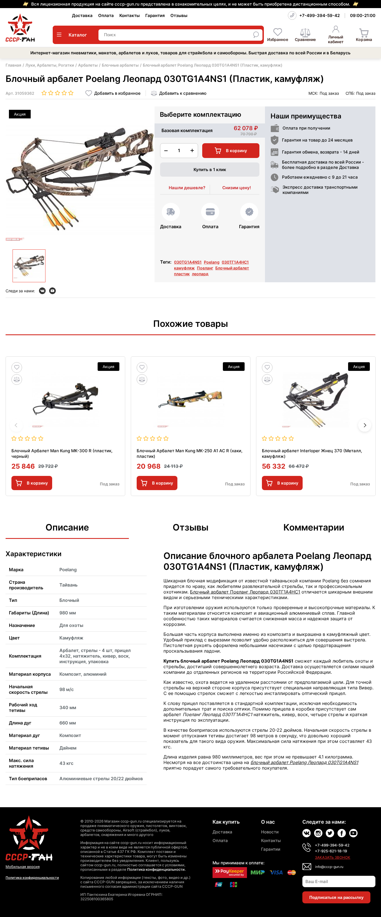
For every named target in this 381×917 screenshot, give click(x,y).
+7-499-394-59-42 (319, 15)
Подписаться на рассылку (336, 897)
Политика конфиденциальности (32, 877)
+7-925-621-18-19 (331, 851)
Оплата (106, 15)
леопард (200, 273)
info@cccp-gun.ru (329, 867)
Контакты (129, 15)
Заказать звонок (332, 857)
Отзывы (178, 15)
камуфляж (184, 268)
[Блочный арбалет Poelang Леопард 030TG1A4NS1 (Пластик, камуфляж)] (29, 265)
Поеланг (205, 268)
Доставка (82, 15)
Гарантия (155, 15)
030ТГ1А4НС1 (235, 262)
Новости (270, 832)
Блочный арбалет (232, 268)
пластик (182, 273)
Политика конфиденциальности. (156, 869)
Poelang (212, 262)
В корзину (37, 483)
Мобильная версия (23, 866)
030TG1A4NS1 (188, 262)
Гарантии (270, 849)
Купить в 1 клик (210, 169)
